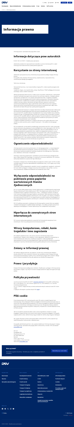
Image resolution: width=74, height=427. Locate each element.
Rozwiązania (5, 6)
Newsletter (41, 397)
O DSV (3, 10)
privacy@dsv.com (18, 327)
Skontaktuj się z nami (43, 376)
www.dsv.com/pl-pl (38, 282)
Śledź (70, 2)
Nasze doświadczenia (15, 6)
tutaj (38, 289)
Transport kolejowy (25, 388)
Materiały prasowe (43, 388)
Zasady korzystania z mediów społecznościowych (45, 400)
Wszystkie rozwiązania (26, 397)
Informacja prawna (11, 10)
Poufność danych (60, 379)
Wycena (4, 379)
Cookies (57, 381)
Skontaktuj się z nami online (59, 351)
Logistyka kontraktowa (26, 394)
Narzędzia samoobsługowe (9, 382)
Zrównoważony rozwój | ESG (45, 391)
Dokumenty (58, 385)
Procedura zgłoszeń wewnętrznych (60, 388)
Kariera (43, 6)
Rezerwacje (5, 376)
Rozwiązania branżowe (26, 376)
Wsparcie (40, 394)
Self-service (50, 6)
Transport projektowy (26, 391)
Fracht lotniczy (24, 379)
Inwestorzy (41, 385)
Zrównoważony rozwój (29, 6)
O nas (37, 6)
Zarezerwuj (64, 2)
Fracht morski (23, 382)
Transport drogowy (25, 385)
